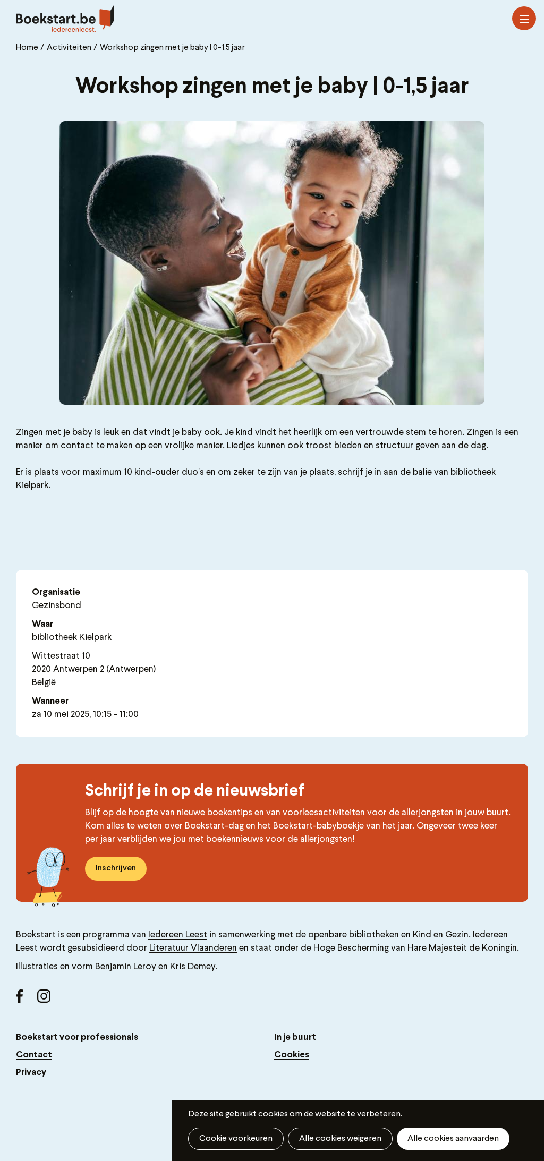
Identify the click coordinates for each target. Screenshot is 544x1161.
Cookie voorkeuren (236, 1138)
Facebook (26, 1000)
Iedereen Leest (177, 935)
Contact (34, 1055)
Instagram (47, 1000)
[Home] (65, 18)
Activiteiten (69, 48)
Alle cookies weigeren (340, 1138)
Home (27, 48)
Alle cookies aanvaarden (453, 1138)
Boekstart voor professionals (77, 1037)
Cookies (291, 1055)
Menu (524, 18)
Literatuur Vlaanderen (193, 948)
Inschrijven (116, 868)
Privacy (31, 1072)
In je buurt (295, 1037)
